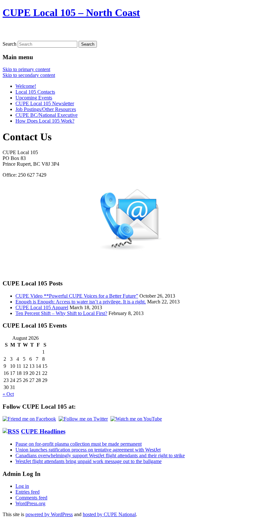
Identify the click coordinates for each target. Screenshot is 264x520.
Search (9, 44)
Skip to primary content (26, 69)
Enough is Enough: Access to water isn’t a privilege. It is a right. (80, 301)
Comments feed (31, 497)
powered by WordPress (49, 514)
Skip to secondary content (29, 75)
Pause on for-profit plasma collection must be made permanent (78, 444)
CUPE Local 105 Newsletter (44, 103)
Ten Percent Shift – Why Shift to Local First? (61, 313)
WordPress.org (30, 503)
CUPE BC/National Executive (46, 115)
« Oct (8, 394)
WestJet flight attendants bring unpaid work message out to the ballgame (88, 461)
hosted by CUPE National (109, 514)
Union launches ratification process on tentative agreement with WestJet (88, 449)
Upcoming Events (33, 97)
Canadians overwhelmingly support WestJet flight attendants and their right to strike (100, 455)
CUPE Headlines (43, 431)
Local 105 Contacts (35, 92)
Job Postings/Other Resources (45, 109)
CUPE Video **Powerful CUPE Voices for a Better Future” (76, 296)
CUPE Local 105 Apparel (41, 307)
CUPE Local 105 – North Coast (71, 12)
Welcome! (25, 86)
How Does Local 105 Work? (44, 121)
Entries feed (27, 492)
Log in (22, 486)
